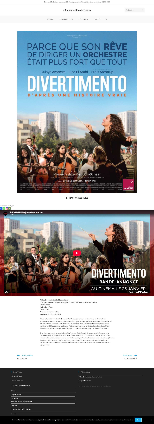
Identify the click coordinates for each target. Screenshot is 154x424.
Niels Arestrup (79, 302)
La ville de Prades (17, 381)
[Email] (9, 208)
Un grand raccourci (85, 381)
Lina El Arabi (69, 302)
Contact (13, 414)
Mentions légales (16, 376)
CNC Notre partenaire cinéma (20, 385)
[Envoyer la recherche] (142, 10)
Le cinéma (14, 398)
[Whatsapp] (4, 208)
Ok (138, 420)
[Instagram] (7, 208)
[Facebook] (1, 208)
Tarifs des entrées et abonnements (21, 401)
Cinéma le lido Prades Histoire (21, 409)
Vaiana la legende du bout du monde (90, 377)
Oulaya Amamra (59, 302)
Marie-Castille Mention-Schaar (58, 300)
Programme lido (16, 394)
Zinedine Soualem (91, 302)
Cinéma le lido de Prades (77, 10)
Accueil (13, 391)
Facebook (14, 405)
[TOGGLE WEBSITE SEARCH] (106, 19)
